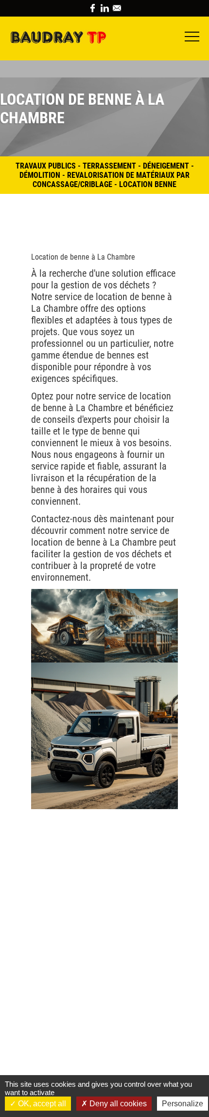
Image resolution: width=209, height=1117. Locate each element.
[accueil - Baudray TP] (58, 37)
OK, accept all (41, 1103)
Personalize (182, 1103)
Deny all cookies (117, 1103)
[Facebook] (93, 9)
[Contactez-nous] (117, 9)
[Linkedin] (105, 9)
